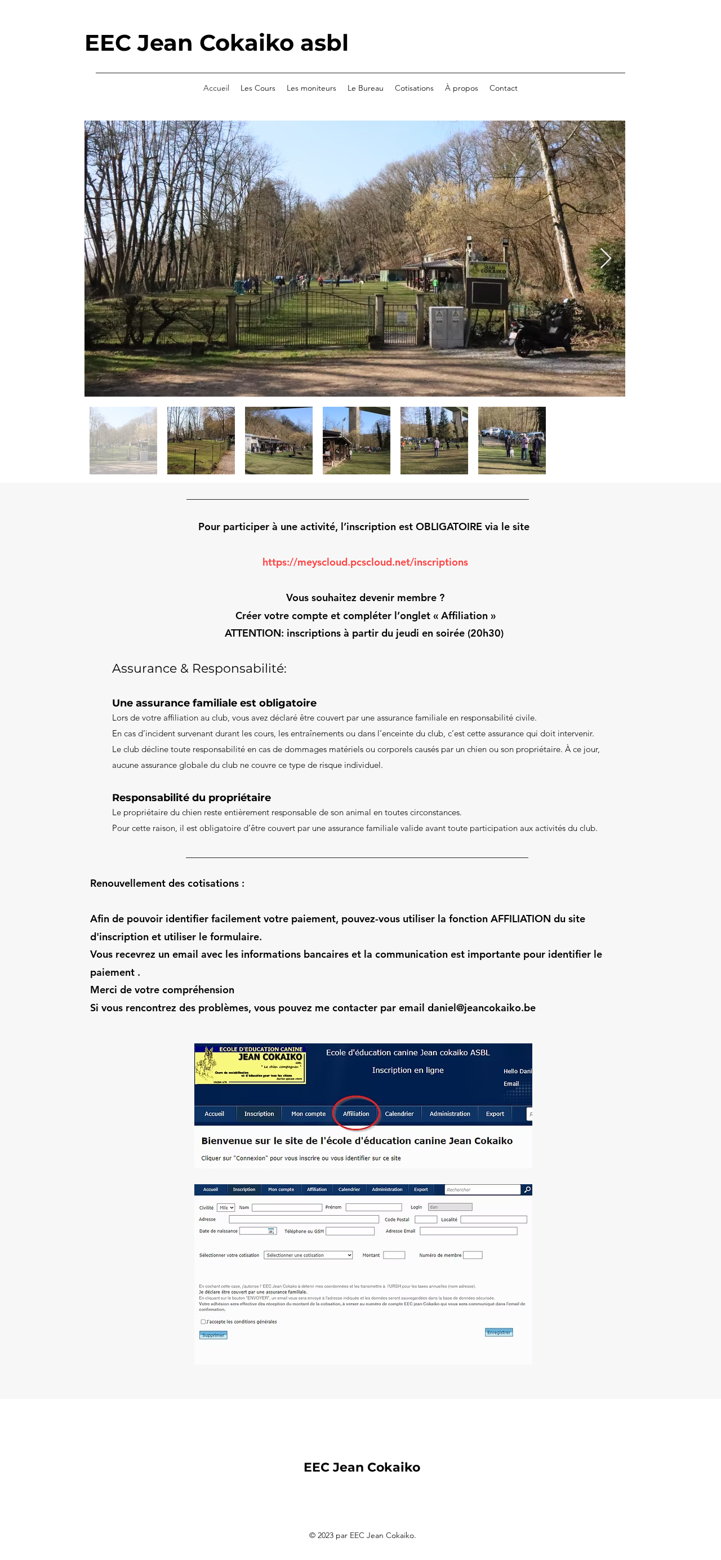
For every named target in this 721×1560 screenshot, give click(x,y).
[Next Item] (605, 259)
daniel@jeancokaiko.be (482, 1007)
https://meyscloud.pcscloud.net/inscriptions (365, 561)
